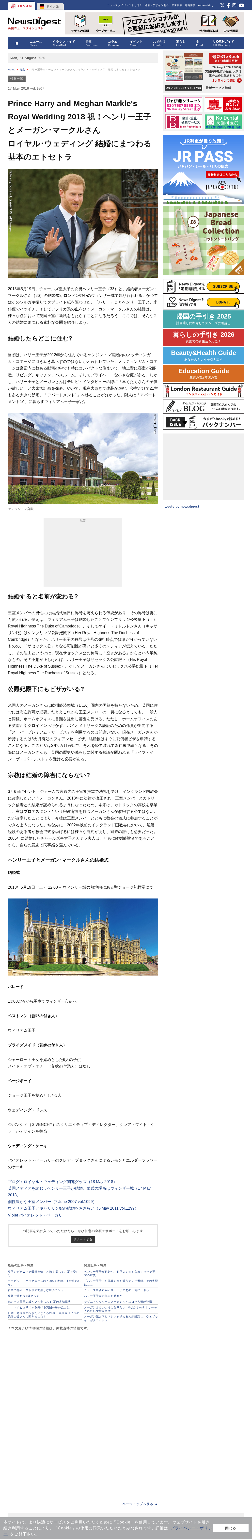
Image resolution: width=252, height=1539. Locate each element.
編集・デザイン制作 (157, 5)
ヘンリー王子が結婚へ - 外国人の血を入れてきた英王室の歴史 (119, 1273)
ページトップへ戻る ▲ (140, 1504)
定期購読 (190, 5)
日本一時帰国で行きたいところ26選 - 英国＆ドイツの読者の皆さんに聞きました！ (43, 1315)
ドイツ (50, 5)
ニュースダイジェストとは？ (124, 5)
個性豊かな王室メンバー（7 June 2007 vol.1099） (52, 1202)
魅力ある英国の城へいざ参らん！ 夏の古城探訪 (39, 1301)
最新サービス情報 (198, 88)
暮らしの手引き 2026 (203, 337)
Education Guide (203, 374)
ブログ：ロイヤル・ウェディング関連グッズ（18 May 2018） (62, 1182)
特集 (22, 69)
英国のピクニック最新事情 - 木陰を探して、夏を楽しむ (43, 1273)
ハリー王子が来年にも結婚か (103, 1295)
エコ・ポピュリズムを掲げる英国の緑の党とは (39, 1307)
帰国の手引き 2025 (203, 319)
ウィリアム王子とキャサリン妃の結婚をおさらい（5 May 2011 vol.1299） (73, 1208)
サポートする (83, 1239)
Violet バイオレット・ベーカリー (37, 1215)
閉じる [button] (230, 1528)
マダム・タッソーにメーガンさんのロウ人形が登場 (118, 1301)
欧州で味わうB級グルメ (23, 1295)
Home (12, 69)
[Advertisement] (83, 553)
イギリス (22, 5)
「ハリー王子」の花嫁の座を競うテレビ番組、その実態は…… (121, 1282)
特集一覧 (16, 78)
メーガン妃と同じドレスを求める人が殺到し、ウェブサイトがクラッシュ (121, 1318)
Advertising (205, 5)
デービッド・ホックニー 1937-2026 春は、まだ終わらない (44, 1282)
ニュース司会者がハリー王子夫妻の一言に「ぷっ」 (118, 1290)
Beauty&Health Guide (203, 355)
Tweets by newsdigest (181, 506)
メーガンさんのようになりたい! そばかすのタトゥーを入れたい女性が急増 (120, 1309)
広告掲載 (177, 5)
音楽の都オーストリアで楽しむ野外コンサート (39, 1290)
